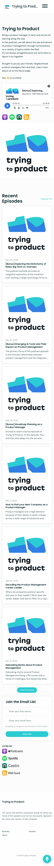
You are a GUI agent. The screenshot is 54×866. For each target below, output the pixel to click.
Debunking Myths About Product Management (24, 666)
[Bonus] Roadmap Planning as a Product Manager (24, 426)
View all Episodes (27, 690)
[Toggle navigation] (45, 6)
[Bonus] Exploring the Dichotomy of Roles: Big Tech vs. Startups (26, 265)
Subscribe (27, 734)
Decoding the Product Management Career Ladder (26, 586)
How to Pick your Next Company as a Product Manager (26, 506)
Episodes (5, 831)
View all (45, 198)
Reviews (32, 831)
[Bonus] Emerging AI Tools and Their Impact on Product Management (26, 345)
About (4, 835)
